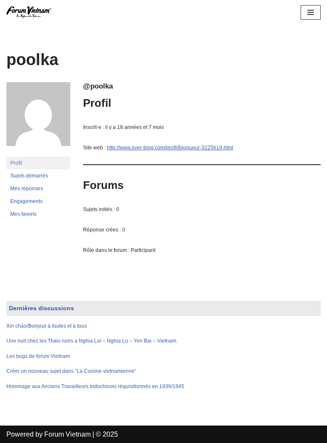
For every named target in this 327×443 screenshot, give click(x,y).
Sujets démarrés (29, 176)
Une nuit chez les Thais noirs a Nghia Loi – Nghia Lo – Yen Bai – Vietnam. (92, 341)
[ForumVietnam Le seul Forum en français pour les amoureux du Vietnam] (31, 12)
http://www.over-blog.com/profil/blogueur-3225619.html (170, 148)
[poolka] (38, 153)
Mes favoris (23, 214)
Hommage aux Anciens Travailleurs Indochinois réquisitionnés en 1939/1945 (95, 386)
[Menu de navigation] (311, 12)
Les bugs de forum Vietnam (38, 356)
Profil (16, 163)
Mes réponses (26, 188)
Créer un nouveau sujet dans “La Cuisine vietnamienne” (71, 371)
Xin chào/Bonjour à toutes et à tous (46, 326)
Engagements (26, 201)
